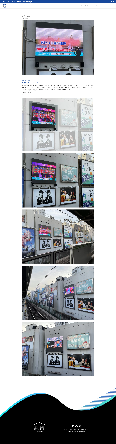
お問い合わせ (104, 6)
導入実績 (91, 6)
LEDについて (72, 6)
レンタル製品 (80, 6)
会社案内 (82, 429)
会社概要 (98, 6)
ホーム (66, 6)
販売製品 (86, 6)
